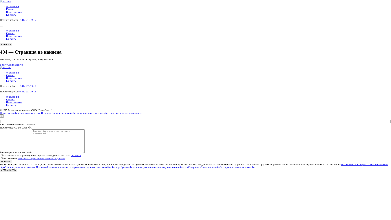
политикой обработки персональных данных (41, 158)
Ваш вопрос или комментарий (16, 152)
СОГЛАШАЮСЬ (8, 170)
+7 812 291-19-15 (27, 20)
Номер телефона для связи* (14, 127)
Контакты (11, 14)
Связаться (6, 44)
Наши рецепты (14, 12)
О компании (12, 6)
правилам (76, 155)
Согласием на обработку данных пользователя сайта (227, 167)
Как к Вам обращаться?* (13, 124)
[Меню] (1, 26)
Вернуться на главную (11, 64)
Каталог (10, 9)
